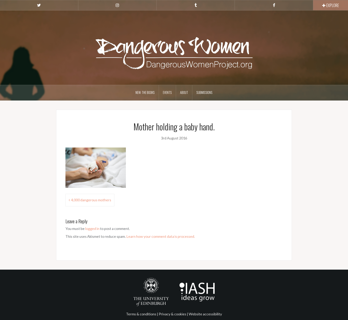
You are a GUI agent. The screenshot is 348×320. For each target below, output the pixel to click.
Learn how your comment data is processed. (160, 236)
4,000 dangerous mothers (91, 200)
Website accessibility (205, 314)
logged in (92, 228)
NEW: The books (145, 92)
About (184, 92)
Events (167, 92)
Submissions (204, 92)
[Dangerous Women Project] (174, 47)
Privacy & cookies (172, 314)
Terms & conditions (141, 314)
